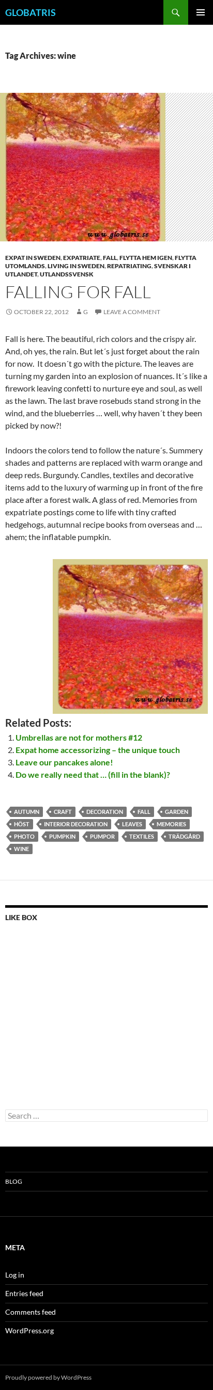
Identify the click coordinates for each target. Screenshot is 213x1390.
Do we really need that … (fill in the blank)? (93, 774)
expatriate (81, 257)
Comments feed (30, 1311)
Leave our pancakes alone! (64, 762)
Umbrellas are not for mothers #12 (79, 737)
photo (24, 836)
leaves (132, 824)
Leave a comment (131, 312)
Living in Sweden (76, 266)
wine (21, 848)
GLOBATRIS (30, 12)
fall (110, 257)
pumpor (102, 836)
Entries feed (24, 1293)
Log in (14, 1274)
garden (176, 811)
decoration (104, 811)
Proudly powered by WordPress (48, 1377)
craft (63, 811)
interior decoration (76, 824)
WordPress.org (29, 1330)
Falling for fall (78, 291)
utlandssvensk (67, 274)
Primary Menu (200, 12)
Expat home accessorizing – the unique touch (98, 750)
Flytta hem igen (145, 257)
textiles (141, 836)
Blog (13, 1181)
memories (171, 824)
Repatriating (129, 266)
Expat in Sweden (32, 257)
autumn (26, 811)
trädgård (184, 836)
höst (21, 824)
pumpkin (62, 836)
